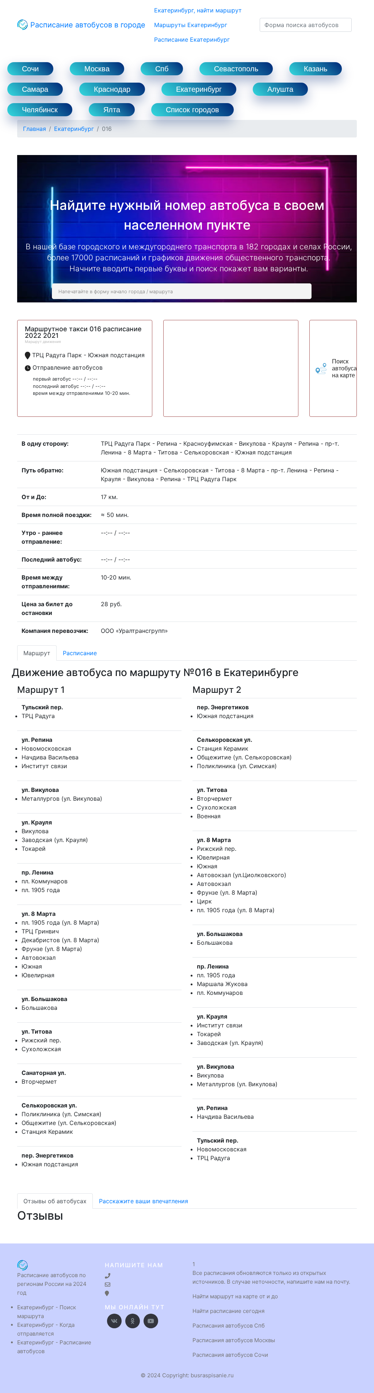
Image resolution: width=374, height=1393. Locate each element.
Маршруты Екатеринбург (190, 25)
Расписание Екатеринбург (192, 39)
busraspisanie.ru (212, 1375)
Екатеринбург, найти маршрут (198, 10)
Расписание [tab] (80, 653)
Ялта (111, 110)
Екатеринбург (199, 89)
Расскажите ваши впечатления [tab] (143, 1201)
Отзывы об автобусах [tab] (55, 1201)
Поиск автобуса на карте (344, 368)
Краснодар (112, 89)
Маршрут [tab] (36, 653)
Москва (97, 69)
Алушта (280, 89)
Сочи (30, 69)
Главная (34, 128)
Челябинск (40, 110)
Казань (315, 69)
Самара (35, 89)
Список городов (192, 110)
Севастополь (236, 69)
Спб (161, 69)
